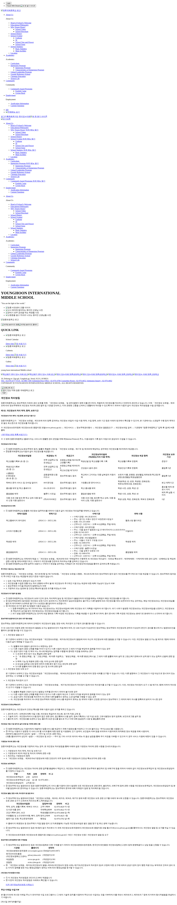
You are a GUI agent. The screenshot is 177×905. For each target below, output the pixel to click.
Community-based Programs (21, 89)
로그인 (4, 116)
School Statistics (17, 47)
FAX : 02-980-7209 (23, 381)
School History (16, 34)
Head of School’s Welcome (21, 23)
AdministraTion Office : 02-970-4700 (45, 381)
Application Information (20, 104)
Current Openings (17, 106)
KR (7, 110)
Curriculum (15, 63)
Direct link (10, 344)
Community (10, 81)
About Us (9, 15)
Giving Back (20, 93)
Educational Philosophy (20, 25)
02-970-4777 (8, 381)
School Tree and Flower (24, 42)
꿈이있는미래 (24, 116)
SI (16, 40)
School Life (15, 79)
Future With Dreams (14, 6)
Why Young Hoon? (18, 27)
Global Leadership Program (21, 72)
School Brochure (21, 31)
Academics (10, 55)
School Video (20, 29)
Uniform (18, 38)
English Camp (20, 91)
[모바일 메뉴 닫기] (6, 119)
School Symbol (16, 36)
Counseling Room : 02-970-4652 (73, 381)
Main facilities (20, 51)
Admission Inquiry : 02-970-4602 (99, 381)
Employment (11, 95)
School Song (20, 44)
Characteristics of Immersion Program (29, 70)
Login (8, 3)
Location (14, 53)
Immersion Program (18, 66)
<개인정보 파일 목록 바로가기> (14, 435)
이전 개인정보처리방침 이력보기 (20, 885)
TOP (4, 393)
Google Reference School (20, 74)
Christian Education (18, 76)
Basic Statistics (21, 49)
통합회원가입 (12, 116)
